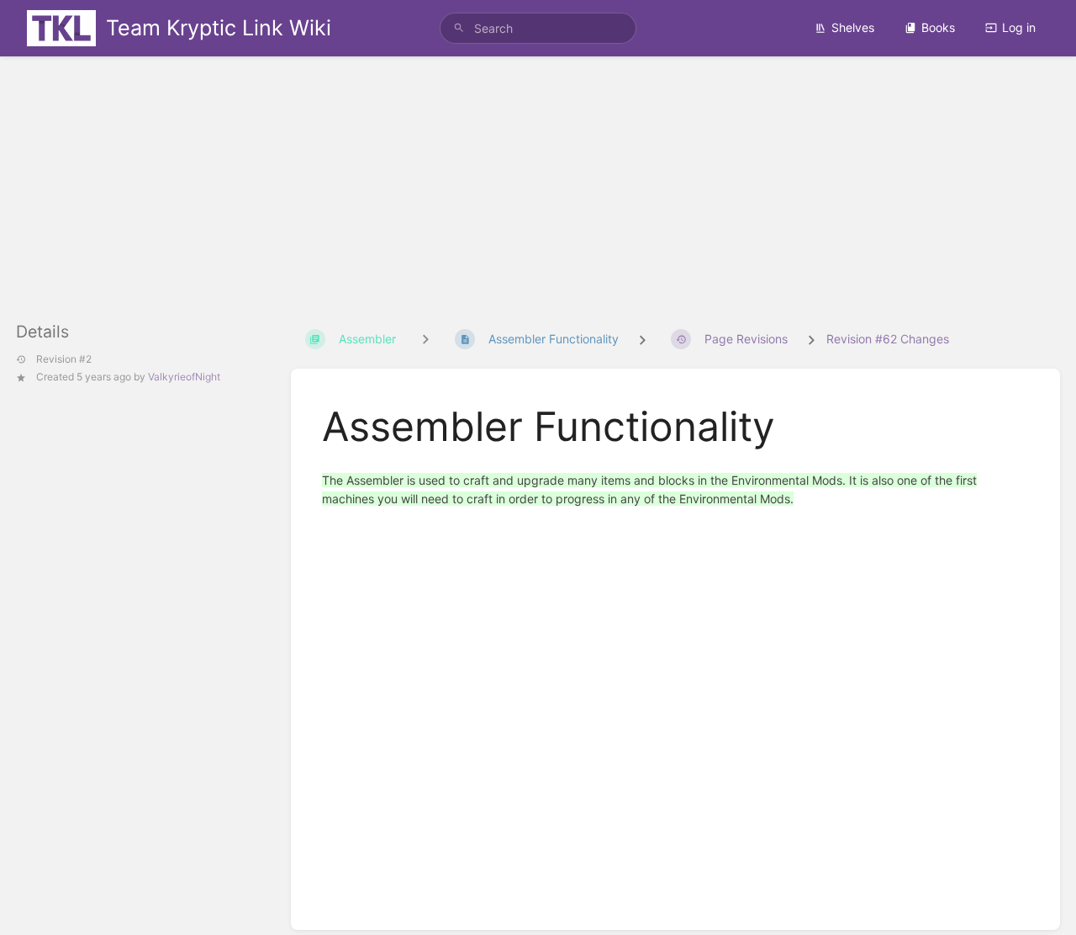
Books (938, 27)
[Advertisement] (538, 183)
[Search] (459, 28)
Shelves (852, 27)
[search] (538, 28)
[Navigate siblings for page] (425, 338)
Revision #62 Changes (887, 339)
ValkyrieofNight (184, 376)
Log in (1019, 27)
